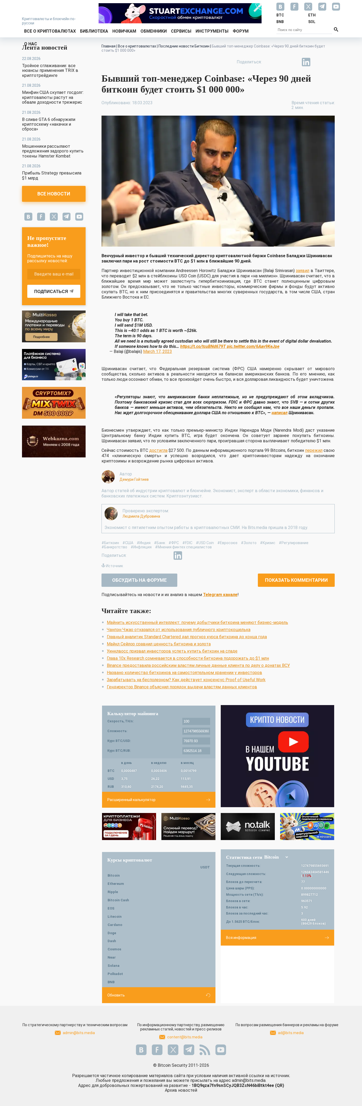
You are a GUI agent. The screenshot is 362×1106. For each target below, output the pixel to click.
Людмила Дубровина (141, 516)
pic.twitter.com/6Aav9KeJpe (253, 346)
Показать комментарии (296, 580)
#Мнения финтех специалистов (183, 547)
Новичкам (124, 31)
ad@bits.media (291, 1033)
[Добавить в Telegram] (294, 62)
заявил (302, 270)
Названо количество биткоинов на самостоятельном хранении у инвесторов (184, 672)
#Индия (144, 543)
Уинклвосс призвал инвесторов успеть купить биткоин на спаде (172, 651)
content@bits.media (184, 1037)
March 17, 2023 (157, 351)
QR (279, 1085)
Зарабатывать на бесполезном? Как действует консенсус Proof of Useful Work (186, 679)
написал (280, 412)
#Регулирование (293, 543)
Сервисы (181, 31)
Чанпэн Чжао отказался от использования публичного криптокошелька (178, 629)
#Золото (249, 543)
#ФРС (174, 543)
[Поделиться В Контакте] (318, 62)
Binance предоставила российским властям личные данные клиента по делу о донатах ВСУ (198, 665)
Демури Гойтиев (134, 479)
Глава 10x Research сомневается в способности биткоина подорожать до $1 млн (188, 658)
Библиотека (94, 31)
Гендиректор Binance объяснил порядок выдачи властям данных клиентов (182, 686)
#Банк (159, 543)
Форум (241, 31)
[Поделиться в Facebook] (269, 62)
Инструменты (212, 31)
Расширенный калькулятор (131, 800)
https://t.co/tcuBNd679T (203, 346)
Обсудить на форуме (139, 580)
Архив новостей (181, 1090)
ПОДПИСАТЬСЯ (51, 291)
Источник (114, 566)
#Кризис (267, 543)
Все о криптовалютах (50, 31)
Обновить (116, 995)
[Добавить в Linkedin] (306, 62)
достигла (158, 450)
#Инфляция (141, 547)
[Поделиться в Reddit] (330, 62)
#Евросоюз (227, 543)
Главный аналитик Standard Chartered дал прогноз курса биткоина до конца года (187, 636)
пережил (314, 450)
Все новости (53, 193)
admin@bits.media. (249, 1080)
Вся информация (241, 937)
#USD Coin (205, 543)
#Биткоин (110, 543)
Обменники (153, 31)
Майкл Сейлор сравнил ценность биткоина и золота (159, 643)
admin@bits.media (79, 1033)
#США (127, 543)
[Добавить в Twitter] (281, 62)
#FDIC (187, 543)
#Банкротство (114, 547)
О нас (30, 43)
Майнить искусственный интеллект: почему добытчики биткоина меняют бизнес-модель (197, 622)
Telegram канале (220, 594)
